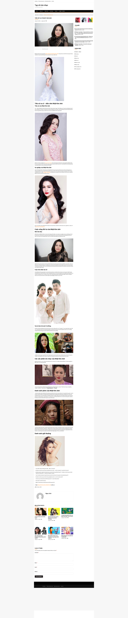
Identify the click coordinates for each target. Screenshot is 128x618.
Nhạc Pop (46, 11)
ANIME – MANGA (62, 11)
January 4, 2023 (63, 538)
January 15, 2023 (64, 517)
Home (37, 11)
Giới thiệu (36, 1)
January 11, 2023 (37, 519)
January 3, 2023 (50, 539)
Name (36, 562)
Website (36, 571)
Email (36, 567)
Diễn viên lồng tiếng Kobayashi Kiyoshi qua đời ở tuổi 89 (40, 537)
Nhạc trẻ (41, 11)
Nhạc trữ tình (78, 62)
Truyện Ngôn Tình (78, 66)
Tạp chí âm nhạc (41, 5)
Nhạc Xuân (77, 64)
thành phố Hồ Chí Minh (48, 162)
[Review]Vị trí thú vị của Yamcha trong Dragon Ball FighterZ (53, 537)
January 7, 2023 (50, 520)
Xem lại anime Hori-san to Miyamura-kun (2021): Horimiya (53, 518)
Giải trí (56, 11)
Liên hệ (53, 1)
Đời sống (51, 11)
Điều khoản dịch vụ (48, 1)
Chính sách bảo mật (41, 1)
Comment (37, 552)
